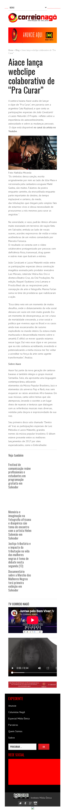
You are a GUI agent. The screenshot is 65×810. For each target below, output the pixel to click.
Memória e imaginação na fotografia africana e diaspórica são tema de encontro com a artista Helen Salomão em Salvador (19, 525)
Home (10, 50)
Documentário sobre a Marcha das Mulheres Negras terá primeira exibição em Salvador (19, 580)
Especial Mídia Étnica (19, 718)
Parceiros (13, 724)
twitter (20, 803)
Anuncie (12, 705)
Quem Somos (15, 731)
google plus (30, 803)
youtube (35, 803)
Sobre (11, 737)
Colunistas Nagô (16, 712)
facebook (25, 803)
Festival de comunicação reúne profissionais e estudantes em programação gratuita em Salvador (19, 475)
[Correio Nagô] (32, 21)
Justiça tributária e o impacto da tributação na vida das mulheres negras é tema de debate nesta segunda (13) (19, 554)
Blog (17, 50)
